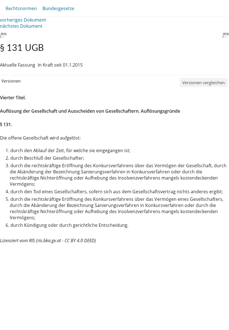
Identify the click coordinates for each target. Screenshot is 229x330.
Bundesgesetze (58, 8)
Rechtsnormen (21, 8)
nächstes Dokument (21, 26)
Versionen (11, 81)
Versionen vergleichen (203, 82)
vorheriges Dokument (23, 20)
